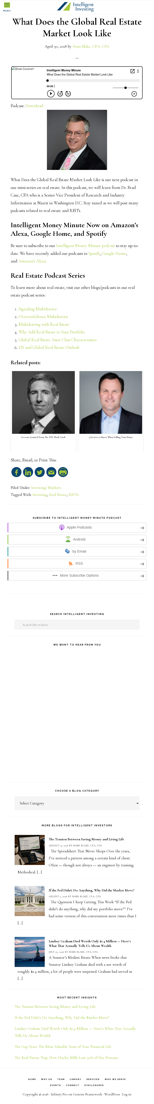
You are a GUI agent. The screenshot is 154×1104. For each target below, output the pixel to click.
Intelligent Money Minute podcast (85, 245)
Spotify (94, 253)
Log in (126, 1094)
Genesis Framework (87, 1094)
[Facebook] (16, 474)
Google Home (114, 253)
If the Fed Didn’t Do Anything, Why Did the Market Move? (91, 890)
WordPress (112, 1094)
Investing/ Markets (46, 487)
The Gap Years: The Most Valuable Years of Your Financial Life (63, 1046)
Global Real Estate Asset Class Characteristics (58, 339)
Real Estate (58, 494)
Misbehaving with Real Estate (44, 324)
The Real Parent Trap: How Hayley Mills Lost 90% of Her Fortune (66, 1057)
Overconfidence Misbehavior (43, 316)
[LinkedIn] (28, 474)
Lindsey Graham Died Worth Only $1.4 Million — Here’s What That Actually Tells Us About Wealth (90, 943)
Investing (39, 494)
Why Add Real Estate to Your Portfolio (52, 332)
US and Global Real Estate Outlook (49, 347)
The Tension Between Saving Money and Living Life (86, 839)
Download (34, 105)
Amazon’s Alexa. (32, 261)
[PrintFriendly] (63, 474)
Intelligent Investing (77, 7)
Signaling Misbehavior (38, 309)
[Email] (51, 474)
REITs (74, 494)
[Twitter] (40, 474)
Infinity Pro (59, 1094)
